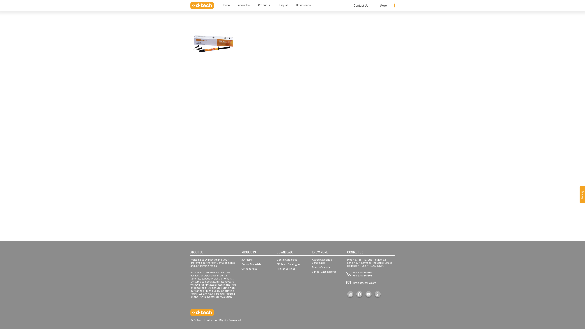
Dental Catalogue (287, 259)
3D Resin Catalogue (288, 264)
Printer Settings (286, 268)
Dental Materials (251, 264)
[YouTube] (368, 294)
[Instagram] (350, 294)
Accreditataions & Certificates (322, 261)
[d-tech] (202, 5)
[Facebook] (359, 294)
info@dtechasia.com (364, 283)
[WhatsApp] (378, 294)
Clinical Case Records (324, 271)
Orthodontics (249, 268)
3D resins (247, 259)
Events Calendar (321, 267)
